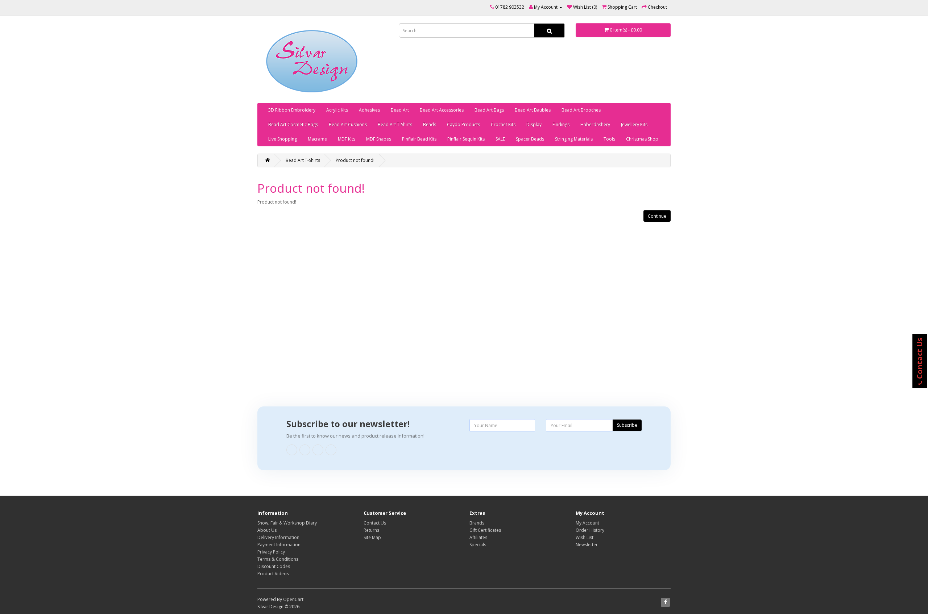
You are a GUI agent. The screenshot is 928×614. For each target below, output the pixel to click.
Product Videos (273, 574)
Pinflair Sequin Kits (466, 139)
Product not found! (355, 160)
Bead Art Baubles (533, 110)
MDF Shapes (378, 139)
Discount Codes (273, 566)
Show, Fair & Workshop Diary (287, 523)
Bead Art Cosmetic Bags (293, 124)
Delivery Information (278, 537)
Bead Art (400, 110)
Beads (429, 124)
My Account (587, 523)
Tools (609, 139)
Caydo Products (463, 124)
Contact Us (375, 523)
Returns (371, 530)
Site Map (372, 537)
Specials (477, 545)
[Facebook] (291, 449)
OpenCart (293, 599)
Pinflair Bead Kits (419, 139)
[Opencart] (331, 449)
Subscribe (627, 425)
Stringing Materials (574, 139)
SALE (500, 139)
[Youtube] (317, 449)
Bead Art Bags (489, 110)
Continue (657, 216)
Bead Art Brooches (581, 110)
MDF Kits (346, 139)
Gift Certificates (485, 530)
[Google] (304, 449)
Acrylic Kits (337, 110)
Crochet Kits (503, 124)
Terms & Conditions (277, 559)
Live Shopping (282, 139)
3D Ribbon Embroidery (291, 110)
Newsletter (587, 545)
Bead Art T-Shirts (395, 124)
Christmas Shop (642, 139)
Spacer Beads (530, 139)
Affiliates (478, 537)
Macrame (317, 139)
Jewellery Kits (634, 124)
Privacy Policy (271, 552)
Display (534, 124)
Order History (590, 530)
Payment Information (279, 545)
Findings (560, 124)
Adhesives (369, 110)
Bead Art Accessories (442, 110)
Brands (476, 523)
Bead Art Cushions (348, 124)
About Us (267, 530)
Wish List (584, 537)
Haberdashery (595, 124)
